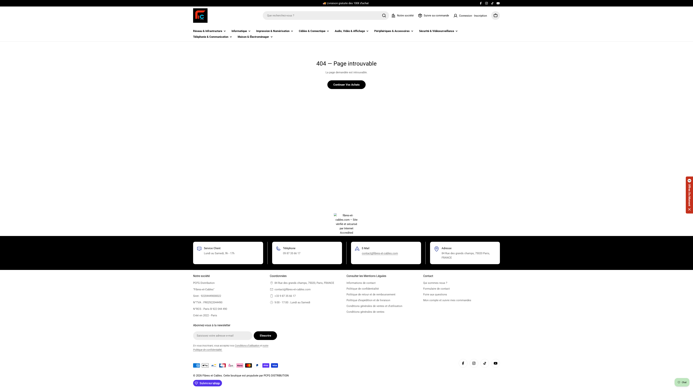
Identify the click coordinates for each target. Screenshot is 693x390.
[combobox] (326, 15)
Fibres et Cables (212, 375)
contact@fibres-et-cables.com (380, 253)
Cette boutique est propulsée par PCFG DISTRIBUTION (256, 375)
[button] (689, 195)
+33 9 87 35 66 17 (285, 296)
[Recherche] (384, 15)
